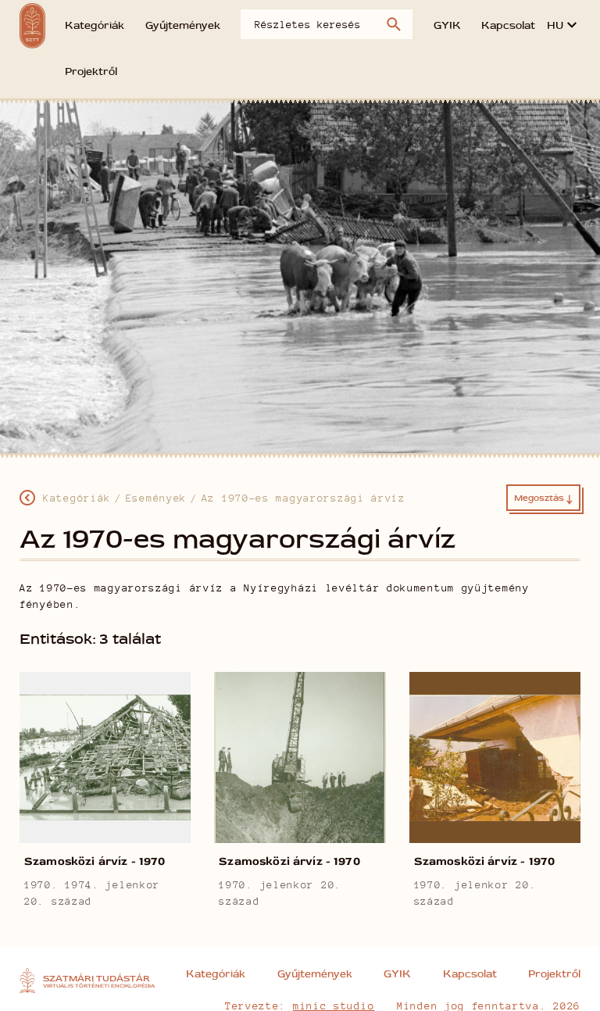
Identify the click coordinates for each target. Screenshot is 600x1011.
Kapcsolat (508, 25)
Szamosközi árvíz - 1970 (94, 861)
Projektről (91, 71)
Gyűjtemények (182, 25)
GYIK (447, 25)
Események (156, 497)
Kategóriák (94, 25)
